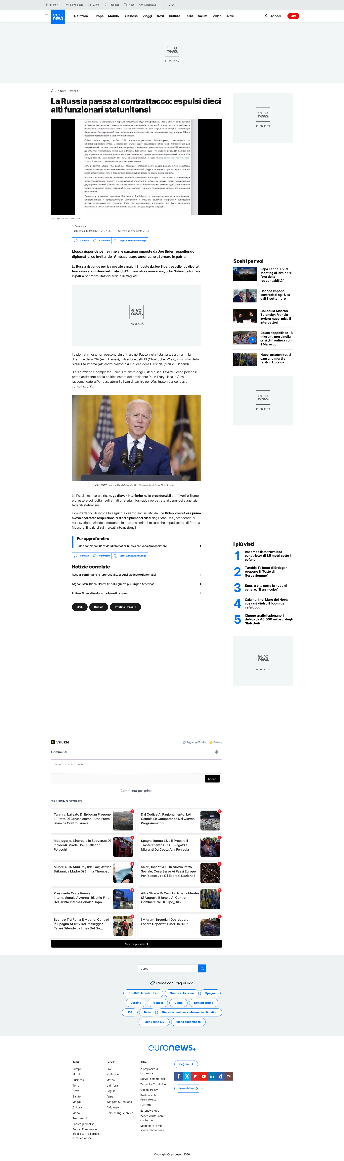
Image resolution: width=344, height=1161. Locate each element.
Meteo (111, 1080)
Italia (147, 1012)
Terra (189, 16)
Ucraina (136, 1002)
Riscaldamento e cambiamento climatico (189, 1012)
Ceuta (178, 1002)
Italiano (53, 4)
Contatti (145, 1105)
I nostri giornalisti (83, 1123)
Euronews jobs (149, 1110)
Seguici (111, 1091)
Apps (110, 1096)
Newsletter (186, 1088)
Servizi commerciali (152, 1078)
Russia (98, 606)
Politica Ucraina (125, 606)
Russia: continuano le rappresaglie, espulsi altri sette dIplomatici (114, 574)
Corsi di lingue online (120, 1112)
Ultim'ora (81, 16)
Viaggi (147, 16)
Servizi (111, 1061)
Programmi (79, 1118)
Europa (98, 16)
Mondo (113, 16)
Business (131, 16)
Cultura (174, 16)
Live (293, 16)
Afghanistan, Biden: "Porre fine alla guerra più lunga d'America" (113, 584)
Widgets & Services (119, 1101)
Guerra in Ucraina (182, 993)
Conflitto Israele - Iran (143, 993)
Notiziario (113, 1074)
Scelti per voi (248, 261)
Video (216, 16)
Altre (143, 1061)
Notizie (62, 91)
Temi (75, 1061)
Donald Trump (203, 1002)
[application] (136, 167)
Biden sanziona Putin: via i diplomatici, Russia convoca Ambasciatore (122, 546)
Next (160, 16)
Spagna (210, 993)
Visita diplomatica (188, 1021)
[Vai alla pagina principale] (58, 17)
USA (80, 606)
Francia (158, 1002)
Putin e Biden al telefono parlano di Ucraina (100, 593)
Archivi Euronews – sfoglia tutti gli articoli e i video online (86, 1133)
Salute (203, 16)
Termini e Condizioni (153, 1084)
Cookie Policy (149, 1089)
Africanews (114, 1107)
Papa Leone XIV (154, 1021)
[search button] (164, 5)
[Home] (52, 90)
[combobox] (184, 5)
